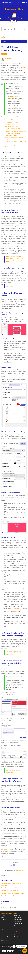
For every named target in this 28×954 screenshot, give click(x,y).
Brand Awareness (18, 919)
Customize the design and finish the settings (14, 138)
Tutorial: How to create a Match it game (10, 887)
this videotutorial (10, 832)
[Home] (7, 2)
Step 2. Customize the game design (16, 131)
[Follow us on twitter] (3, 951)
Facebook (2, 857)
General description (9, 120)
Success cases (17, 935)
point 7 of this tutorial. (15, 608)
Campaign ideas (18, 936)
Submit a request (19, 870)
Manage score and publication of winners (13, 145)
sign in (6, 907)
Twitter (5, 857)
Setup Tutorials (21, 36)
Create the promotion (10, 124)
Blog (2, 917)
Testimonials (4, 919)
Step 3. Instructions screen (13, 133)
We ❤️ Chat (17, 931)
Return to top (4, 875)
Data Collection (17, 917)
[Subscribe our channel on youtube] (8, 951)
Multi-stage (4, 940)
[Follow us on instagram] (12, 951)
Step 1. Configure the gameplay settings (15, 129)
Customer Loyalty (18, 921)
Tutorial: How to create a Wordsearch (10, 890)
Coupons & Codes (5, 936)
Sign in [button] (23, 2)
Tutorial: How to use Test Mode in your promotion (12, 893)
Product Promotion (18, 923)
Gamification (17, 915)
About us (3, 915)
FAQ (15, 933)
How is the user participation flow (13, 122)
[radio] (10, 865)
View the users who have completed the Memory (15, 142)
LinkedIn (7, 857)
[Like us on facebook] (5, 951)
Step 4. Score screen (11, 135)
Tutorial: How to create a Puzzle (8, 895)
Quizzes (3, 938)
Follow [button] (4, 53)
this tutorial (5, 840)
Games (3, 37)
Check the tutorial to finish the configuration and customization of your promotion (14, 653)
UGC (15, 925)
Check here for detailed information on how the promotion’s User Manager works (15, 770)
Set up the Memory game (11, 126)
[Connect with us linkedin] (10, 951)
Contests (3, 935)
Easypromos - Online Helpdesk (8, 36)
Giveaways (4, 933)
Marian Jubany (8, 58)
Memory (23, 67)
